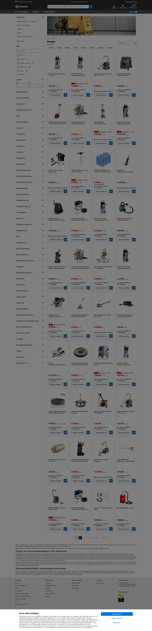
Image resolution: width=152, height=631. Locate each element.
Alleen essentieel (117, 618)
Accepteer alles (117, 614)
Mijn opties (116, 622)
